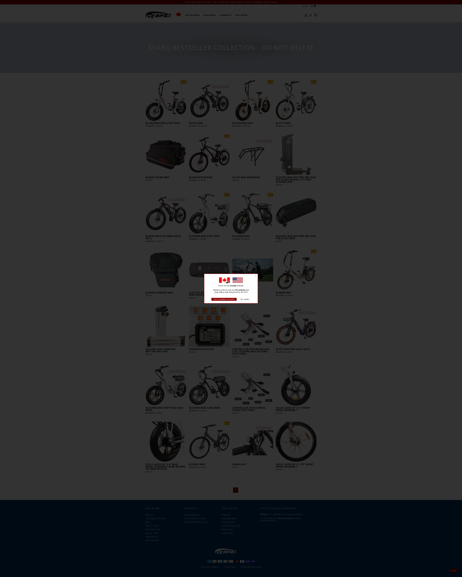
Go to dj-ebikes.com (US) (224, 299)
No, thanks (244, 299)
